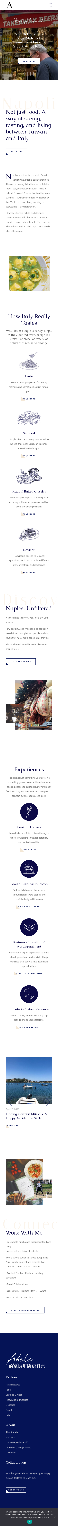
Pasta (8, 1390)
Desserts (10, 1405)
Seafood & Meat (14, 1395)
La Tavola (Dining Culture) (18, 1448)
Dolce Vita (11, 1453)
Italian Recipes (13, 1385)
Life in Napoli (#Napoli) (17, 1443)
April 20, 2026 (12, 1109)
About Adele (12, 1432)
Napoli (9, 1410)
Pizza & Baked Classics (17, 1400)
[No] (54, 1517)
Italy (8, 1415)
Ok (29, 1522)
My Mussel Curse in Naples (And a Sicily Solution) (26, 1116)
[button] (25, 292)
